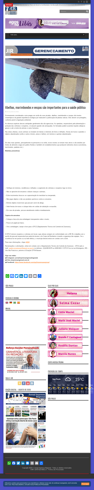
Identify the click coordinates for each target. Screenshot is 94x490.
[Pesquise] (87, 11)
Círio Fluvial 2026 (19, 2)
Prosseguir (85, 484)
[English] (7, 303)
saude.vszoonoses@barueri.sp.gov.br (21, 248)
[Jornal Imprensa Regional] (11, 13)
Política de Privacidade (56, 469)
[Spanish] (19, 303)
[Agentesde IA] (47, 55)
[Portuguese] (15, 303)
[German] (11, 303)
